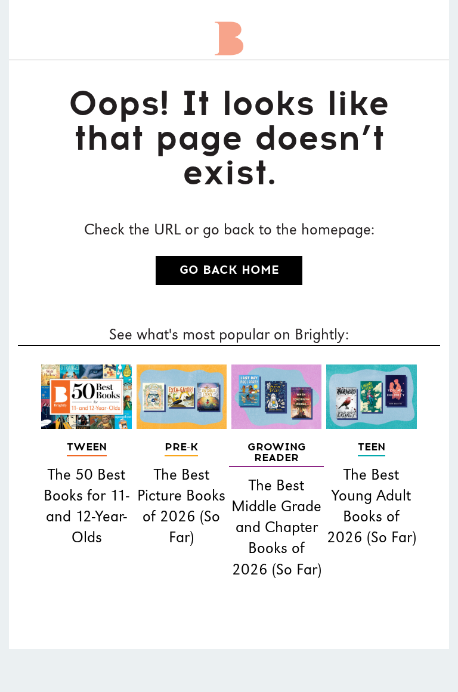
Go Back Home (229, 270)
